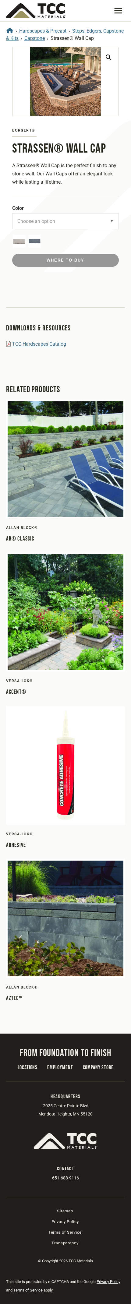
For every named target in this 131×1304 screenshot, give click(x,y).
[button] (118, 10)
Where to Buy (65, 260)
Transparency (64, 1243)
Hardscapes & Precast (42, 31)
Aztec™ (14, 998)
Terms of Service (65, 1232)
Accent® (16, 692)
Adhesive (16, 845)
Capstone (34, 38)
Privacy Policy (65, 1221)
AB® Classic (20, 538)
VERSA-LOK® (19, 681)
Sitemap (65, 1211)
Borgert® (23, 130)
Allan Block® (21, 528)
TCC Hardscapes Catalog (39, 344)
